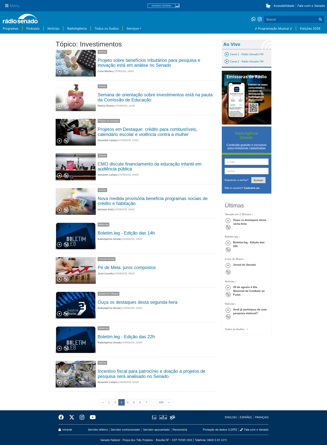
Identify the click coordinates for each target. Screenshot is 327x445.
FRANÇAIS (262, 417)
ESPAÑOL (246, 417)
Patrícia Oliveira (106, 105)
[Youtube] (91, 417)
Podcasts (33, 28)
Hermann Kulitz (106, 209)
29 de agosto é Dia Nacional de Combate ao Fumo (249, 291)
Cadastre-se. (252, 187)
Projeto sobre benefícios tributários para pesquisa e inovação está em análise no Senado (149, 63)
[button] (269, 5)
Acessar (258, 180)
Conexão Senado (106, 259)
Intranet (67, 429)
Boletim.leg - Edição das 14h (126, 232)
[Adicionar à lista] (66, 72)
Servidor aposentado (156, 429)
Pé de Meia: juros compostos (127, 267)
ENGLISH (231, 417)
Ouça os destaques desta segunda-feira (137, 302)
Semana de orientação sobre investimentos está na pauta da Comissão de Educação (155, 97)
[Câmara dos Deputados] (155, 417)
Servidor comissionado (125, 429)
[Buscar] (320, 19)
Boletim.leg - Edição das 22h (126, 336)
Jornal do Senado (244, 264)
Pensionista (180, 429)
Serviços (133, 28)
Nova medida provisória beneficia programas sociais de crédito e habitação (153, 201)
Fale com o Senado (311, 6)
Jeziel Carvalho (106, 273)
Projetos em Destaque (109, 121)
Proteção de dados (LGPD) (220, 429)
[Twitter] (71, 417)
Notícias (53, 28)
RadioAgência (77, 28)
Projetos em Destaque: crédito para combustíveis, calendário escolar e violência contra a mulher (147, 132)
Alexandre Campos (108, 140)
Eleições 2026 (310, 28)
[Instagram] (260, 19)
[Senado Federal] (163, 6)
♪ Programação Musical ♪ (273, 28)
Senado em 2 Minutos (108, 294)
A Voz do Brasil (234, 259)
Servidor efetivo (98, 429)
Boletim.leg (103, 224)
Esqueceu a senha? (236, 179)
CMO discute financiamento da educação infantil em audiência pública (150, 166)
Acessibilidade (284, 6)
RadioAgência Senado (109, 239)
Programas (10, 28)
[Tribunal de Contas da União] (171, 417)
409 (161, 402)
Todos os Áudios (107, 28)
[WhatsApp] (254, 19)
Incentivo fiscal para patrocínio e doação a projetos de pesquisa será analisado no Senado (151, 374)
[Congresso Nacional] (163, 417)
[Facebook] (62, 417)
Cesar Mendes (105, 71)
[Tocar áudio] (59, 72)
